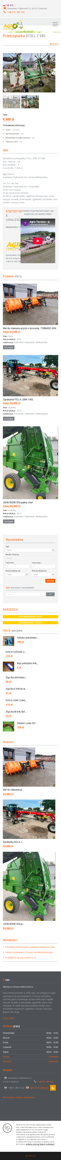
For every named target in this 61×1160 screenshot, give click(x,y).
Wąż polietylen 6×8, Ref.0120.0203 (34, 663)
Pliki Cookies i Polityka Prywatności (19, 1097)
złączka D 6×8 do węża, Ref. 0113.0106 (25, 688)
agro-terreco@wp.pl (39, 1087)
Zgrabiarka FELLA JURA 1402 (18, 399)
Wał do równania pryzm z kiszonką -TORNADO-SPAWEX (32, 328)
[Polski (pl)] (4, 5)
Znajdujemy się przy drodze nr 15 (20, 957)
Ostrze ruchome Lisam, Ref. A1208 (23, 651)
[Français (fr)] (11, 5)
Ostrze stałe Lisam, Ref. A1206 (21, 700)
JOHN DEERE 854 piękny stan (18, 502)
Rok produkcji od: (13, 570)
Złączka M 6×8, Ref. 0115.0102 (21, 711)
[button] (30, 1156)
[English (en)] (8, 5)
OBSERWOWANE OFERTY (30, 622)
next (53, 73)
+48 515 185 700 (16, 12)
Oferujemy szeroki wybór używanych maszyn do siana (30, 947)
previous (5, 73)
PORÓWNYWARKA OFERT (31, 616)
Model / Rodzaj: (12, 554)
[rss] (53, 1088)
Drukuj (55, 43)
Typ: (7, 546)
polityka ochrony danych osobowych (40, 1144)
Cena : (10, 562)
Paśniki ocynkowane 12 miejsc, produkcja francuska (29, 952)
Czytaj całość (9, 1018)
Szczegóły (8, 347)
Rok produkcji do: (39, 570)
